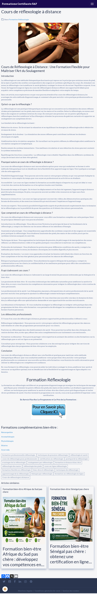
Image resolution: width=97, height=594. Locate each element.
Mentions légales (25, 591)
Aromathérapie (7, 437)
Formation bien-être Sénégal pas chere (69, 489)
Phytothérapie (7, 441)
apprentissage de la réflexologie (15, 474)
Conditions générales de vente (47, 591)
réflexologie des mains (11, 466)
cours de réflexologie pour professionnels (19, 459)
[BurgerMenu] (92, 4)
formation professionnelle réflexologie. (18, 455)
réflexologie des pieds (33, 466)
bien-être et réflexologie (43, 470)
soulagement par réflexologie (40, 462)
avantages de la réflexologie (14, 462)
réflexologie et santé (79, 455)
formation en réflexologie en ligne (69, 474)
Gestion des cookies (71, 591)
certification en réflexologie (51, 459)
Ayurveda (5, 450)
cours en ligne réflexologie (55, 466)
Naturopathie (7, 432)
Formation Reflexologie (19, 19)
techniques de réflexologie (67, 470)
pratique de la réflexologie (77, 459)
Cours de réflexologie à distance (15, 477)
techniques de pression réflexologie (53, 455)
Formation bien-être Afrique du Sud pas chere (22, 490)
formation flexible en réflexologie (16, 470)
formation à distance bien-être (68, 462)
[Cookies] (5, 589)
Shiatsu (4, 445)
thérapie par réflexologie (41, 474)
